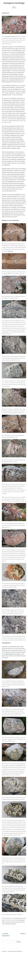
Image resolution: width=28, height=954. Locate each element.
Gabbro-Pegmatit (6, 922)
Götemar (12, 922)
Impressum (4, 951)
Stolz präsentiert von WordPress (15, 951)
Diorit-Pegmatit (20, 920)
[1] (5, 490)
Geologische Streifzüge (14, 3)
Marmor (23, 933)
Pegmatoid (7, 923)
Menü (14, 7)
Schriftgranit (10, 251)
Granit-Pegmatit (18, 922)
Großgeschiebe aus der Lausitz (12, 654)
